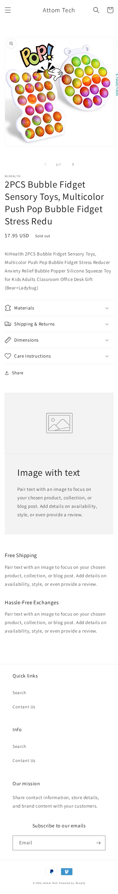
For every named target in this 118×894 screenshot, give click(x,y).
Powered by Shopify (72, 883)
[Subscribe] (98, 843)
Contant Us (24, 707)
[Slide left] (45, 164)
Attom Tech (50, 883)
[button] (8, 10)
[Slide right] (73, 164)
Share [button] (18, 373)
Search (19, 692)
